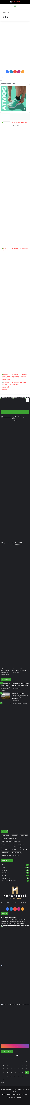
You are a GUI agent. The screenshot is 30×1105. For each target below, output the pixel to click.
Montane (5, 844)
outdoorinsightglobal (8, 917)
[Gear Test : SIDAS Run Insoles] (5, 764)
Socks (4, 849)
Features (4, 870)
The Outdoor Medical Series (9, 880)
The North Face (16, 852)
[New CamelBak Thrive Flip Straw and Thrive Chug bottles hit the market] (5, 687)
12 (11, 1069)
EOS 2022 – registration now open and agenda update (14, 32)
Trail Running (6, 855)
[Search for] (28, 2)
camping (15, 835)
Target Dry (5, 852)
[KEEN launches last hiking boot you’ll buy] (6, 387)
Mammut (16, 841)
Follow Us (15, 1046)
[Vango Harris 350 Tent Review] (6, 309)
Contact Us (20, 1097)
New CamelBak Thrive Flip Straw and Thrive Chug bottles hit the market (20, 685)
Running (20, 847)
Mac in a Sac (6, 841)
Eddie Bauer (24, 835)
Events (5, 26)
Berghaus (5, 835)
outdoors (5, 847)
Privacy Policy (16, 1094)
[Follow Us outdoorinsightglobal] (27, 400)
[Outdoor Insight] (15, 1)
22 (23, 1072)
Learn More (7, 62)
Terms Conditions (11, 1097)
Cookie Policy (24, 1094)
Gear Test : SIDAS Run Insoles (19, 703)
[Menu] (2, 2)
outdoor (21, 844)
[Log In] (25, 2)
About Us (9, 1094)
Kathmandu (13, 838)
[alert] (15, 82)
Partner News (6, 878)
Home (4, 12)
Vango (16, 855)
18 (7, 1072)
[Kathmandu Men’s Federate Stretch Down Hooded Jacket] (6, 377)
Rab (13, 847)
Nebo (13, 844)
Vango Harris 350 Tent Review (20, 248)
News (3, 864)
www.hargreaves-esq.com (14, 904)
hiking (4, 838)
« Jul (2, 1082)
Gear (3, 867)
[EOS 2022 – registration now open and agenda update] (15, 48)
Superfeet (13, 849)
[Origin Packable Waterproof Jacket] (6, 183)
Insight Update (6, 872)
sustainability (23, 849)
